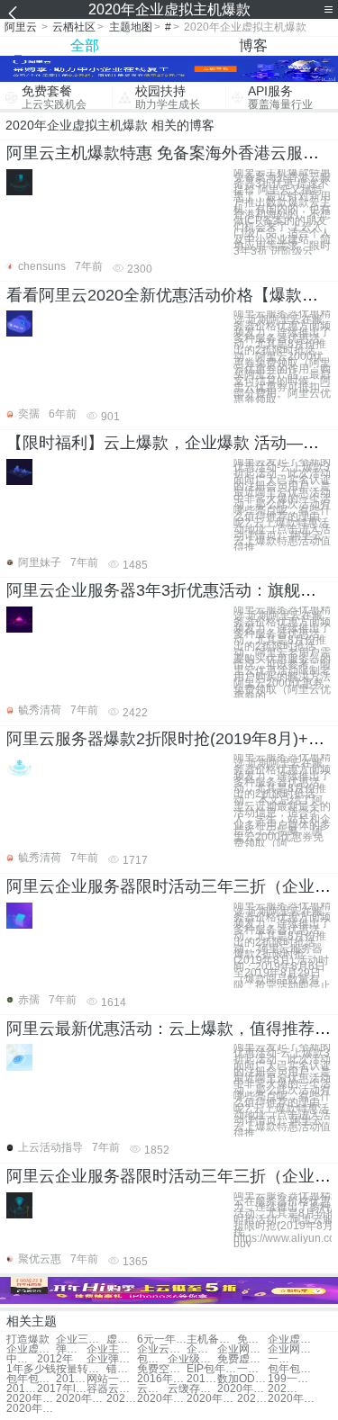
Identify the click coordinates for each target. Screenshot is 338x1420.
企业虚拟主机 (292, 1339)
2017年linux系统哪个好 (62, 1389)
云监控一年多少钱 (152, 1389)
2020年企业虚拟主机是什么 (162, 1399)
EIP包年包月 (211, 1369)
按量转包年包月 (80, 1369)
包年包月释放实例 (31, 1379)
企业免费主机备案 (202, 1349)
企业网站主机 (242, 1349)
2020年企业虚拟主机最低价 (31, 1409)
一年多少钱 (283, 1359)
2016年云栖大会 (162, 1379)
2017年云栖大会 (202, 1379)
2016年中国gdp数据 (71, 1379)
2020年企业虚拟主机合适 (121, 1399)
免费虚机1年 (242, 1359)
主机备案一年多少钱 (211, 1339)
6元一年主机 (162, 1339)
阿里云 (21, 27)
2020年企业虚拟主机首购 (211, 1399)
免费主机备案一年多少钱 (252, 1339)
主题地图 (130, 27)
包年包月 (152, 1359)
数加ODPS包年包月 (242, 1379)
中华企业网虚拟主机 (21, 1359)
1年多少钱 (31, 1369)
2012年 (55, 1359)
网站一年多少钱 (111, 1379)
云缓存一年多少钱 (192, 1389)
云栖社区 (74, 27)
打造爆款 (28, 1339)
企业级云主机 (192, 1359)
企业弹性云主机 (111, 1359)
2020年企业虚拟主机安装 (283, 1389)
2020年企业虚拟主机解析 (31, 1399)
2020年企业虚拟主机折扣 (292, 1399)
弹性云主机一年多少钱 (71, 1349)
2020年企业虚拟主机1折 (242, 1389)
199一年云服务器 (292, 1379)
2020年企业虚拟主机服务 (80, 1399)
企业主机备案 (111, 1349)
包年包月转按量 (292, 1369)
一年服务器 (252, 1369)
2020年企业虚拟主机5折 (252, 1399)
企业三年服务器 (80, 1339)
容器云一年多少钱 (111, 1389)
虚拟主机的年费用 (121, 1339)
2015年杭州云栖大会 (21, 1389)
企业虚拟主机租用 (31, 1349)
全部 (84, 45)
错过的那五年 (121, 1369)
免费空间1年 (162, 1369)
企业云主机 (162, 1349)
